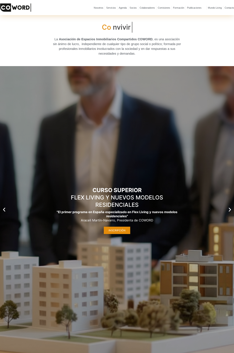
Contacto (229, 7)
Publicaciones (194, 7)
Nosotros (98, 7)
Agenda (123, 7)
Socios (133, 7)
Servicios (111, 7)
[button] (4, 209)
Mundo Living (215, 7)
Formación (178, 7)
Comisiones (164, 7)
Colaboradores (147, 7)
